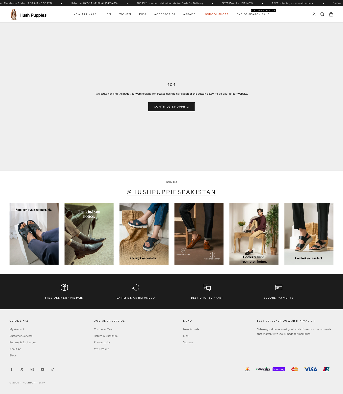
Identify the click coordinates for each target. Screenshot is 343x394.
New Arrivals (84, 14)
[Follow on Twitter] (22, 369)
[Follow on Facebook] (11, 369)
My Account (17, 329)
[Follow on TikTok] (53, 369)
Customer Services (21, 336)
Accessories (164, 14)
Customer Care (103, 329)
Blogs (13, 355)
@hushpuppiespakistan (172, 192)
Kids (142, 14)
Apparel (190, 14)
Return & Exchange (106, 336)
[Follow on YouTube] (42, 369)
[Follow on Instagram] (32, 369)
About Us (15, 349)
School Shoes (216, 14)
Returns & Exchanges (23, 342)
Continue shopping (171, 107)
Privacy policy (102, 342)
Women (125, 14)
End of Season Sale (253, 14)
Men (107, 14)
